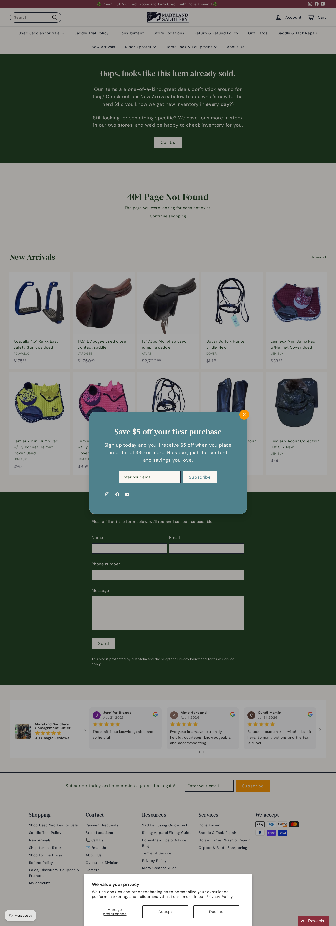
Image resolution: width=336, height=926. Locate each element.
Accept (165, 911)
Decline (216, 911)
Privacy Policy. (220, 896)
